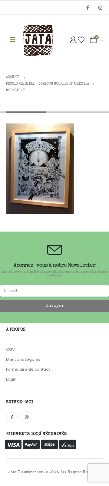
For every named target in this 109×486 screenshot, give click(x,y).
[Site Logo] (38, 40)
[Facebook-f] (12, 417)
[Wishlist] (81, 40)
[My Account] (73, 40)
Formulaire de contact (28, 369)
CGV (10, 349)
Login (11, 379)
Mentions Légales (23, 359)
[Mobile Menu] (12, 40)
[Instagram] (100, 7)
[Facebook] (87, 7)
